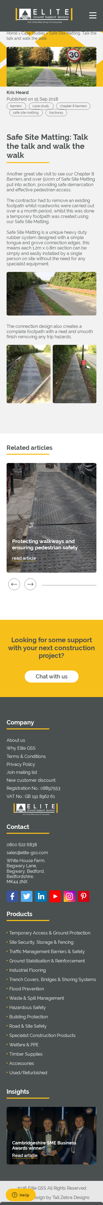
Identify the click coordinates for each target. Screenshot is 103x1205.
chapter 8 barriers (73, 106)
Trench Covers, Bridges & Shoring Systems (52, 979)
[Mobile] (92, 15)
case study (41, 106)
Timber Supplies (26, 1054)
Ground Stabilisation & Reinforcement (47, 961)
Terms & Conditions (26, 756)
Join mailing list (22, 772)
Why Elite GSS (21, 748)
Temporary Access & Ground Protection (49, 933)
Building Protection (28, 1016)
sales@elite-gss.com (27, 852)
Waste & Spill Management (36, 998)
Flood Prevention (26, 988)
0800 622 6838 (22, 844)
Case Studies (33, 33)
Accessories (21, 1063)
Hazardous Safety (27, 1007)
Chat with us (52, 676)
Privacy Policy (21, 764)
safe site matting (26, 113)
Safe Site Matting (32, 221)
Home (12, 33)
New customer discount (31, 780)
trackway (56, 113)
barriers (16, 106)
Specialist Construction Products (42, 1035)
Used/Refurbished (28, 1072)
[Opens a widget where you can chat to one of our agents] (20, 1195)
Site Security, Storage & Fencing (41, 942)
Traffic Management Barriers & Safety (47, 951)
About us (16, 740)
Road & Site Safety (28, 1026)
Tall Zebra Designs (71, 1197)
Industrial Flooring (27, 970)
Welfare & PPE (24, 1044)
